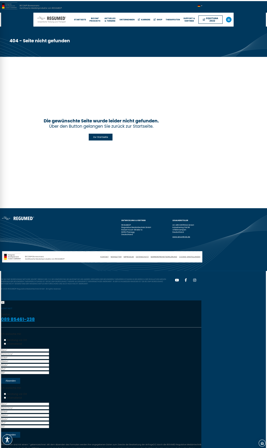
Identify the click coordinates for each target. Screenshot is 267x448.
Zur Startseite (100, 137)
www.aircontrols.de (181, 236)
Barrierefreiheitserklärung (164, 257)
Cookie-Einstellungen (189, 257)
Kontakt (104, 257)
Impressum (129, 257)
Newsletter (116, 257)
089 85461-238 (18, 319)
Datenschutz (142, 257)
